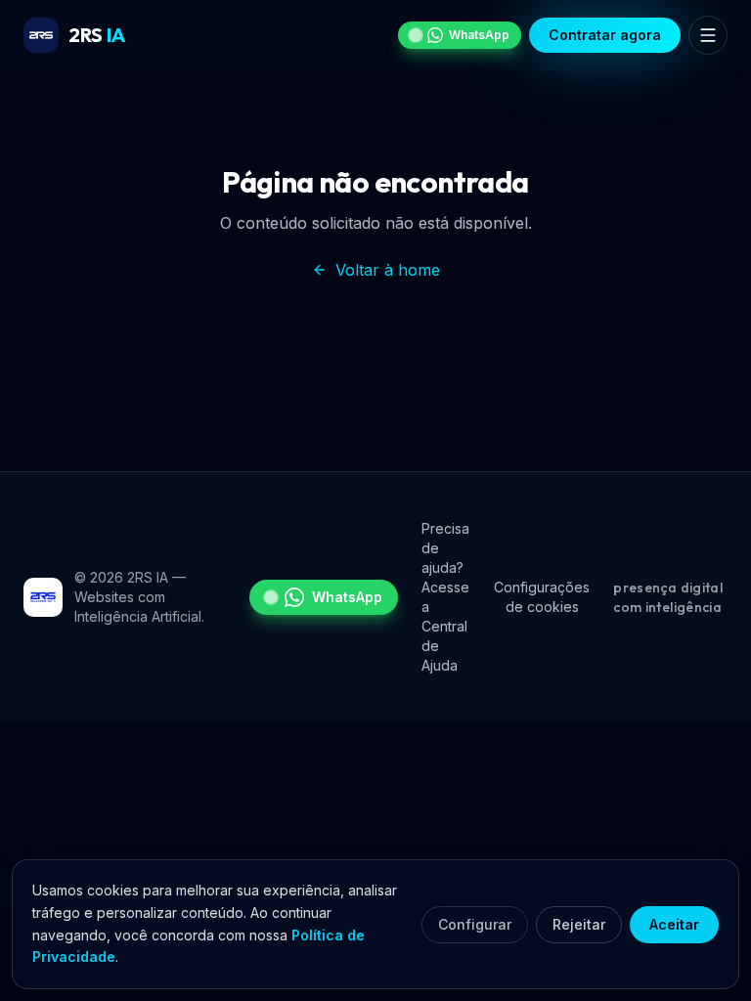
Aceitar (674, 924)
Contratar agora (605, 34)
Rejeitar (578, 924)
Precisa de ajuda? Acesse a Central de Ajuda (445, 597)
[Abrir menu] (708, 35)
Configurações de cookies (542, 597)
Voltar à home (387, 270)
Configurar (474, 924)
